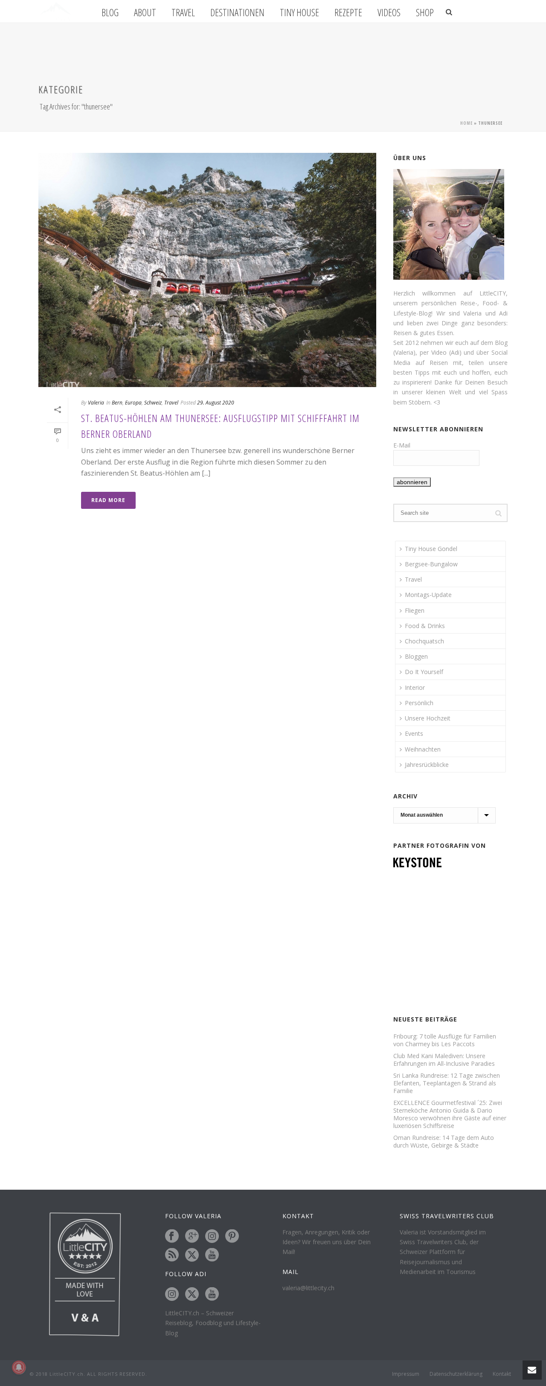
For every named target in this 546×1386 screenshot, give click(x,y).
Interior (415, 687)
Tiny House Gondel (431, 549)
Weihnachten (423, 749)
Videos (389, 12)
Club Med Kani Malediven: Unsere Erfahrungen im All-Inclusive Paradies (444, 1059)
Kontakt (502, 1374)
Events (414, 733)
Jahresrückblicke (427, 764)
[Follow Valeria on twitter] (192, 1255)
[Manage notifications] (19, 1367)
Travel (183, 12)
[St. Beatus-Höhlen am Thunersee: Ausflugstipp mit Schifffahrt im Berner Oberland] (207, 270)
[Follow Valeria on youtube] (212, 1255)
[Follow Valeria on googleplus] (192, 1236)
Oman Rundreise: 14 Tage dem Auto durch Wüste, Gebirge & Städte (443, 1141)
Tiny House (299, 12)
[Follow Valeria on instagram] (212, 1236)
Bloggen (416, 656)
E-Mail (401, 445)
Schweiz (153, 402)
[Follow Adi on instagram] (172, 1294)
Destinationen (237, 12)
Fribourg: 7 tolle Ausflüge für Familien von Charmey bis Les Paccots (444, 1040)
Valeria (96, 402)
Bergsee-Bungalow (431, 564)
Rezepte (348, 12)
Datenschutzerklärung (456, 1374)
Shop (425, 12)
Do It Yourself (424, 672)
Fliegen (414, 610)
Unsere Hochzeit (427, 718)
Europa (133, 402)
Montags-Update (428, 595)
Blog (110, 12)
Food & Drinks (425, 626)
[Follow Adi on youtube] (212, 1294)
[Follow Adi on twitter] (192, 1294)
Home (466, 123)
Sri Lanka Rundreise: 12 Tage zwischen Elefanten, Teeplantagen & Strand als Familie (446, 1083)
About (145, 12)
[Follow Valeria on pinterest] (232, 1236)
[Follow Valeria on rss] (172, 1255)
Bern (117, 402)
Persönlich (419, 703)
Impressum (405, 1374)
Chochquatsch (424, 641)
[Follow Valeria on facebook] (172, 1236)
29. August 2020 (215, 402)
